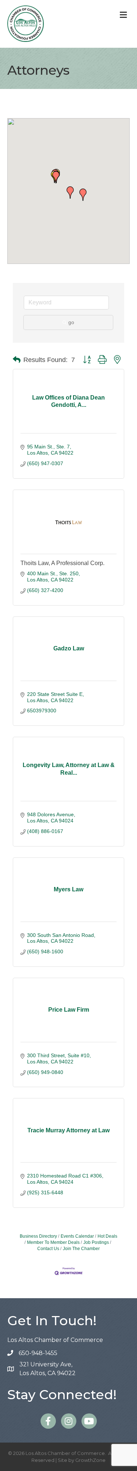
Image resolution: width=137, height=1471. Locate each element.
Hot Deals (107, 1236)
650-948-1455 (38, 1353)
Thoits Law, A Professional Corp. (62, 563)
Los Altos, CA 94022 (47, 1368)
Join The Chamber (81, 1248)
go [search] (71, 322)
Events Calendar (77, 1236)
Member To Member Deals (53, 1242)
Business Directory (38, 1236)
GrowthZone (90, 1460)
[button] (55, 177)
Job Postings (96, 1242)
